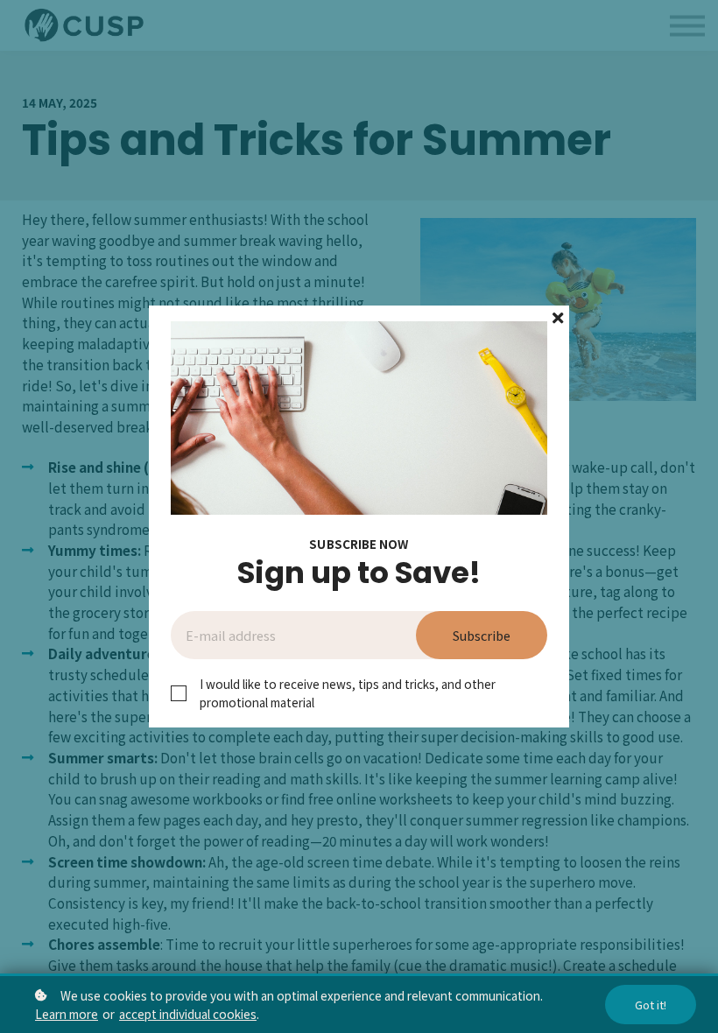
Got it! (650, 1004)
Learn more (66, 1013)
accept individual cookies (188, 1013)
